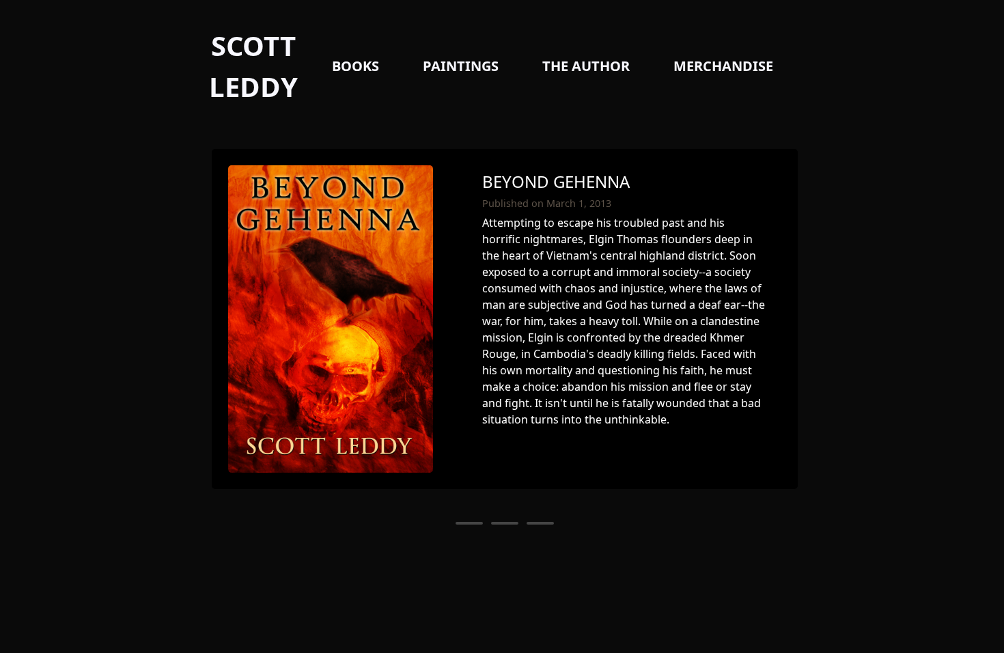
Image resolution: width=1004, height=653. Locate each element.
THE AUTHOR (586, 66)
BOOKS (355, 66)
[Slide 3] (540, 523)
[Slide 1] (469, 523)
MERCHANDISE (723, 66)
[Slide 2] (504, 523)
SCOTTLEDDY (253, 66)
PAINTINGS (461, 66)
